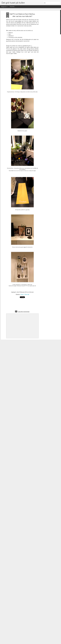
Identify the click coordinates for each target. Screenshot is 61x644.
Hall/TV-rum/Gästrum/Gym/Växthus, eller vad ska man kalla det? (22, 15)
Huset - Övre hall (25, 294)
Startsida (12, 6)
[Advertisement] (47, 37)
